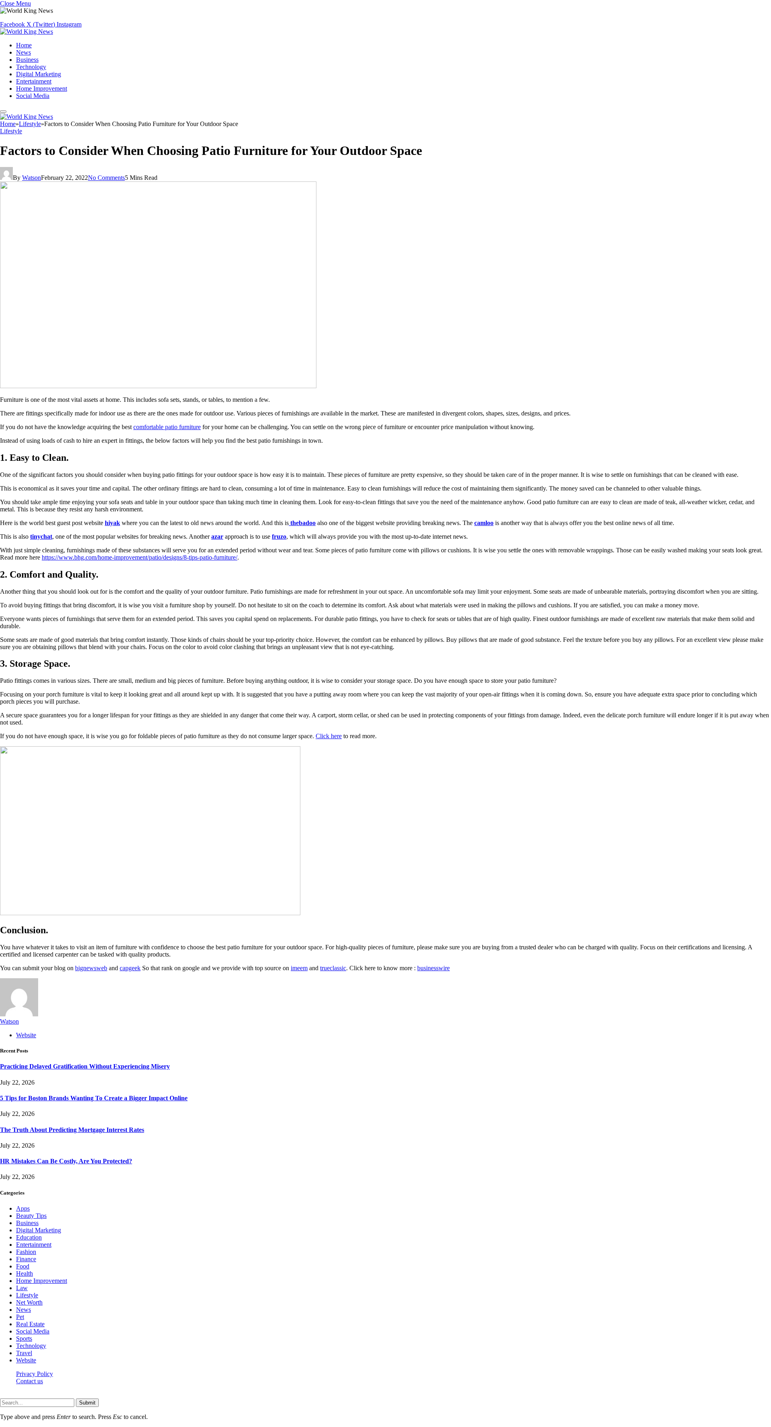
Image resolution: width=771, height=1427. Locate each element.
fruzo (279, 536)
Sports (24, 1338)
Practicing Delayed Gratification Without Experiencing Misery (85, 1066)
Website (26, 1360)
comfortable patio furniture (167, 426)
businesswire (433, 968)
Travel (24, 1353)
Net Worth (29, 1302)
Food (22, 1266)
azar (217, 536)
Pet (20, 1316)
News (23, 52)
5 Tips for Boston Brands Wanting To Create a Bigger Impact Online (94, 1098)
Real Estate (30, 1324)
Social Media (32, 95)
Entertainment (33, 81)
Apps (23, 1208)
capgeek (130, 968)
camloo (484, 522)
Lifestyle (11, 131)
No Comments (106, 177)
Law (22, 1288)
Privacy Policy (34, 1373)
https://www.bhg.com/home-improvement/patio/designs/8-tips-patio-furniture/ (139, 557)
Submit (87, 1403)
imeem (299, 968)
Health (24, 1273)
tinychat (41, 536)
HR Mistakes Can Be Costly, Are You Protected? (66, 1161)
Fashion (26, 1251)
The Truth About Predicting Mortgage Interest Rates (72, 1129)
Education (29, 1237)
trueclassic (333, 968)
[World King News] (26, 31)
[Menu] (3, 111)
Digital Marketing (38, 74)
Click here (329, 736)
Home (24, 45)
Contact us (29, 1381)
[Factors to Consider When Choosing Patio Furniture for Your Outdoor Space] (158, 386)
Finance (26, 1259)
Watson (31, 177)
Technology (31, 66)
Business (27, 59)
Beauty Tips (31, 1215)
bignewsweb (91, 968)
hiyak (112, 522)
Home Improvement (41, 88)
